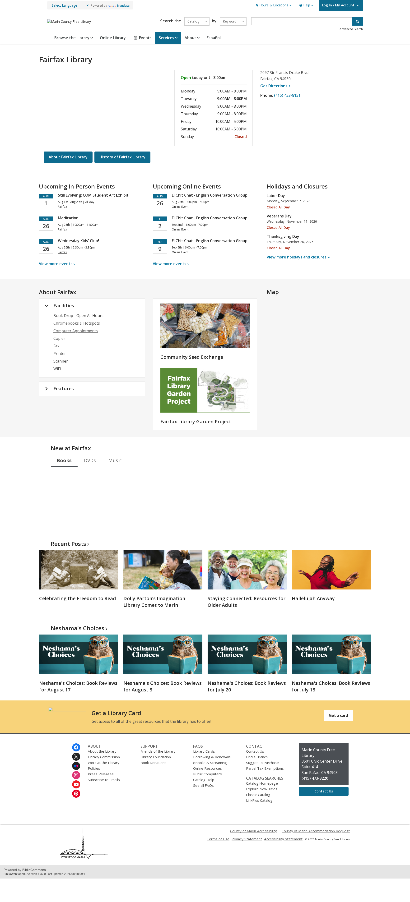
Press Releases (101, 774)
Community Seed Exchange (191, 357)
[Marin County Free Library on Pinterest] (76, 794)
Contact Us (255, 751)
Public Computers (207, 774)
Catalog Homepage (262, 783)
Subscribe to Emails (104, 779)
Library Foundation (155, 757)
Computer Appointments (75, 330)
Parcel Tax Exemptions (265, 768)
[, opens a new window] (84, 857)
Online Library (113, 37)
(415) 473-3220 (315, 778)
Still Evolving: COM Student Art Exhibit (93, 195)
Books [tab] (64, 460)
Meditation (68, 218)
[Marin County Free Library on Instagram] (76, 775)
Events (145, 37)
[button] (273, 5)
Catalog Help (203, 779)
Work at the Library (103, 762)
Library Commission (104, 757)
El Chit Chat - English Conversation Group (209, 195)
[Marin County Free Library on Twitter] (76, 757)
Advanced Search (351, 29)
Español (214, 37)
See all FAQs (203, 785)
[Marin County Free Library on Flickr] (76, 766)
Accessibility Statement (283, 839)
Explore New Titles (261, 789)
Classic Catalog (258, 794)
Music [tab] (114, 460)
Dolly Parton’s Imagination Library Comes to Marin (154, 601)
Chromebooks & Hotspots (76, 323)
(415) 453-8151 (287, 95)
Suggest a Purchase (262, 762)
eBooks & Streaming (210, 762)
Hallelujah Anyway (313, 598)
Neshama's (77, 628)
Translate (123, 6)
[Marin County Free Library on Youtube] (76, 784)
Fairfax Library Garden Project (195, 421)
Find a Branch (257, 757)
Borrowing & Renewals (212, 757)
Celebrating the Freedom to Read (77, 598)
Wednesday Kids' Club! (78, 240)
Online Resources (207, 768)
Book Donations (153, 762)
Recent (68, 544)
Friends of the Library (158, 751)
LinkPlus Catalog (259, 800)
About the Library (102, 751)
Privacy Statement (247, 839)
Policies (94, 768)
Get (276, 85)
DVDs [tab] (90, 460)
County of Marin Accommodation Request (316, 830)
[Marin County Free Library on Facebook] (76, 747)
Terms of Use (218, 839)
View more (55, 263)
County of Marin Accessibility (253, 830)
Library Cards (204, 751)
